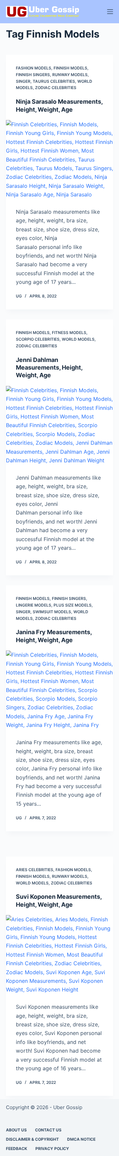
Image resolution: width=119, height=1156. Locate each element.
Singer (23, 81)
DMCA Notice (81, 1139)
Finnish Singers (33, 74)
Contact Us (48, 1129)
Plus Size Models (73, 605)
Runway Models (70, 74)
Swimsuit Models (52, 611)
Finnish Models (70, 67)
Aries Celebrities (34, 869)
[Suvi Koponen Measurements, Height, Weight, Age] (59, 955)
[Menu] (110, 12)
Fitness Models (69, 332)
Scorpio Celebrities (38, 339)
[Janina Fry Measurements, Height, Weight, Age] (59, 690)
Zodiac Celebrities (55, 87)
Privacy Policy (52, 1148)
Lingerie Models (33, 605)
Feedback (16, 1148)
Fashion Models (33, 67)
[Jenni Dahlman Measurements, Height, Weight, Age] (59, 426)
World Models (78, 339)
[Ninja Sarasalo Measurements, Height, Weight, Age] (59, 160)
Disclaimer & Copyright (32, 1139)
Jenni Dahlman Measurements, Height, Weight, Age (49, 367)
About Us (16, 1129)
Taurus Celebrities (54, 81)
